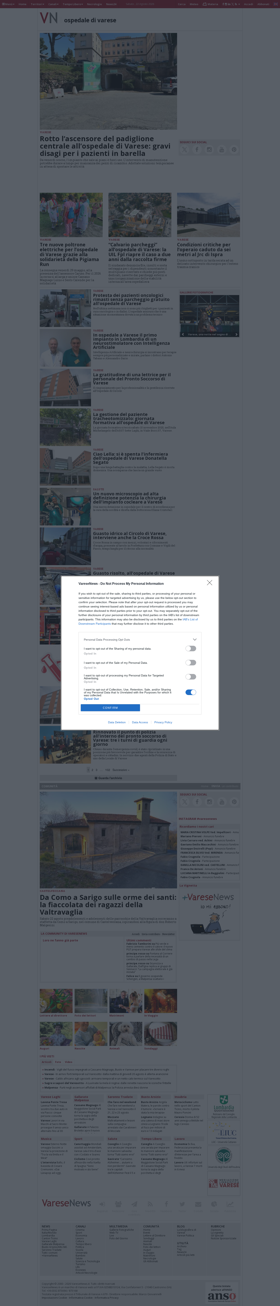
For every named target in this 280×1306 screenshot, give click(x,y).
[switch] (191, 648)
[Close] (211, 584)
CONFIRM (110, 707)
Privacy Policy (163, 722)
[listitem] (140, 639)
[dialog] (140, 653)
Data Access (140, 722)
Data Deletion (117, 722)
